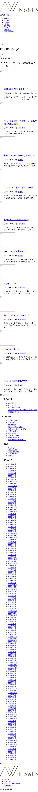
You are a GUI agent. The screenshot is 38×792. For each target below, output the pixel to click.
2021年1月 (12, 609)
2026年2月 (12, 477)
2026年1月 (12, 479)
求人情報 (7, 786)
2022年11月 (12, 561)
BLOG (6, 28)
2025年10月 (12, 486)
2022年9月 (12, 565)
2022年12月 (12, 559)
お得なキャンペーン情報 (17, 429)
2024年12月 (12, 507)
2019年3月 (12, 656)
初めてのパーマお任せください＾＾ (19, 155)
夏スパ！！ (12, 405)
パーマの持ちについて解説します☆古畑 (22, 410)
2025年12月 (12, 481)
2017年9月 (12, 695)
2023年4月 (12, 550)
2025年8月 (12, 490)
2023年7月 (12, 544)
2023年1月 (12, 557)
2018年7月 (12, 673)
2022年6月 (12, 572)
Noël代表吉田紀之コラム (17, 440)
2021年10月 (12, 589)
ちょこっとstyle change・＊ (16, 315)
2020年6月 (12, 624)
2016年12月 (12, 714)
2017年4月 (12, 706)
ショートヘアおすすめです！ (16, 381)
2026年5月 (12, 471)
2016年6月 (12, 727)
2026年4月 (12, 473)
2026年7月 (12, 466)
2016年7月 (12, 725)
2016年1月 (12, 738)
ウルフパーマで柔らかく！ (15, 251)
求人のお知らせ (13, 438)
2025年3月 (12, 501)
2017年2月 (12, 710)
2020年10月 (12, 615)
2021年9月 (12, 591)
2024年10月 (12, 512)
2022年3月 (12, 578)
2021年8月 (12, 593)
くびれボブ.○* (10, 283)
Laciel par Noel (23, 93)
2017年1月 (12, 712)
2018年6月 (12, 675)
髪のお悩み (12, 433)
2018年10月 (12, 667)
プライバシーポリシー (12, 783)
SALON (7, 19)
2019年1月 (12, 660)
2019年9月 (12, 643)
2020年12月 (12, 611)
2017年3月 (12, 708)
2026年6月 (12, 468)
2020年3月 (12, 630)
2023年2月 (12, 555)
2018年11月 (12, 665)
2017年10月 (12, 693)
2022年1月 (12, 583)
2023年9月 (12, 540)
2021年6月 (12, 598)
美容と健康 (12, 431)
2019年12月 (12, 637)
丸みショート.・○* (12, 349)
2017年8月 (12, 697)
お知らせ (32, 93)
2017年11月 (12, 690)
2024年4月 (12, 524)
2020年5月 (12, 626)
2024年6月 (12, 520)
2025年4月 (12, 499)
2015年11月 (12, 742)
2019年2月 (12, 658)
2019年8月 (12, 645)
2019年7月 (12, 647)
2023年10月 (12, 537)
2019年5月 (12, 652)
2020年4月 (12, 628)
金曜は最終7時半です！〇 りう (17, 89)
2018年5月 (12, 678)
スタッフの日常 (13, 435)
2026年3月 (12, 475)
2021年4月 (12, 602)
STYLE (6, 20)
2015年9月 (12, 747)
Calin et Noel (13, 453)
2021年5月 (12, 600)
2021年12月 (12, 585)
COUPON (7, 26)
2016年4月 (12, 731)
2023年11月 (12, 535)
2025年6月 (12, 494)
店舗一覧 (7, 781)
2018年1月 (12, 686)
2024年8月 (12, 516)
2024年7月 (12, 518)
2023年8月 (12, 542)
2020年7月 (12, 621)
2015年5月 (12, 755)
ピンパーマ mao (14, 408)
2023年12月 (12, 533)
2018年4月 (12, 680)
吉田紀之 (11, 455)
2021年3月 (12, 604)
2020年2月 (12, 632)
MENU (6, 24)
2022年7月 (12, 570)
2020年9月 (12, 617)
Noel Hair (21, 128)
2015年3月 (12, 759)
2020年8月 (12, 619)
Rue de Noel (22, 288)
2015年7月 (12, 751)
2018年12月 (12, 662)
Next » (8, 395)
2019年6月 (12, 650)
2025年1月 (12, 505)
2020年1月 (12, 634)
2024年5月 (12, 522)
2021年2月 (12, 606)
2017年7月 (12, 699)
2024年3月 (12, 527)
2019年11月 (12, 639)
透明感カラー (13, 403)
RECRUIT (7, 30)
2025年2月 (12, 503)
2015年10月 (12, 744)
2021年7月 (12, 596)
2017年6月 (12, 701)
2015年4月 (12, 757)
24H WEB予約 (9, 32)
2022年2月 (12, 581)
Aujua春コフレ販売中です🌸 (16, 220)
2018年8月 (12, 671)
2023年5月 (12, 548)
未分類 (20, 160)
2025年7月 (12, 492)
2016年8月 (12, 723)
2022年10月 (12, 563)
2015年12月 (12, 740)
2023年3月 (12, 552)
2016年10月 (12, 719)
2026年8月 (12, 464)
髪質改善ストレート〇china (18, 412)
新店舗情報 (12, 425)
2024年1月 (12, 531)
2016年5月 (12, 729)
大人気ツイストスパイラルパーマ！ (19, 187)
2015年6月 (12, 753)
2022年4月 (12, 576)
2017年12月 (12, 688)
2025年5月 (12, 496)
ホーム (6, 779)
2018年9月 (12, 669)
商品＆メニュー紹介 (15, 427)
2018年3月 (12, 682)
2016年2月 (12, 736)
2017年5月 (12, 703)
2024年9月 (12, 514)
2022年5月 (12, 574)
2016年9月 (12, 721)
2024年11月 (12, 509)
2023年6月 (12, 546)
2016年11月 (12, 716)
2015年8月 (12, 749)
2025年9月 (12, 488)
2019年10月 (12, 641)
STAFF (6, 22)
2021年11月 (12, 587)
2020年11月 (12, 613)
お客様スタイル (13, 420)
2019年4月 (12, 654)
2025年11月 (12, 484)
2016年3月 (12, 734)
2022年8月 (12, 568)
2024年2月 (12, 529)
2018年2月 (12, 684)
